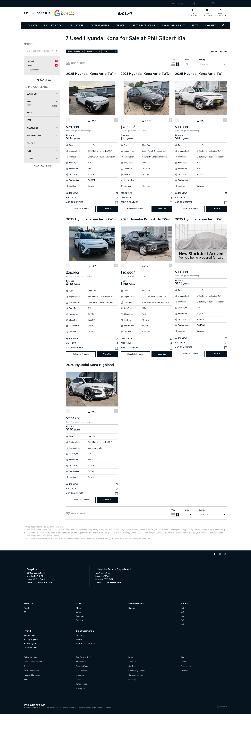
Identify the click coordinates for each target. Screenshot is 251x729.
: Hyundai (74, 51)
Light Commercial (85, 631)
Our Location (81, 671)
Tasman (79, 639)
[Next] (116, 120)
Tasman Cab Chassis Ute (86, 644)
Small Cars (29, 603)
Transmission (34, 136)
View (173, 60)
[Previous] (68, 120)
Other (30, 159)
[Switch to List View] (173, 64)
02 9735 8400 (207, 15)
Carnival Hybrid (30, 647)
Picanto (27, 608)
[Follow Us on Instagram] (225, 554)
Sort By (202, 60)
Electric (185, 603)
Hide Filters (78, 63)
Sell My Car (77, 25)
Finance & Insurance (173, 25)
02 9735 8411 (220, 15)
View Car (107, 208)
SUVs (78, 603)
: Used (108, 51)
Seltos (78, 612)
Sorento (79, 620)
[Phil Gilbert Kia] (125, 13)
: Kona (92, 51)
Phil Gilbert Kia (37, 13)
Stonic (78, 608)
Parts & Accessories (143, 25)
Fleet (195, 25)
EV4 (182, 612)
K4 (25, 612)
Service (120, 25)
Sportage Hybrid (31, 639)
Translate (221, 3)
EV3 (182, 608)
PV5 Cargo (80, 635)
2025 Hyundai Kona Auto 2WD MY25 (92, 74)
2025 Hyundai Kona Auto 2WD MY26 (201, 74)
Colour (31, 143)
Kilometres (32, 128)
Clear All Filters (43, 166)
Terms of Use (81, 684)
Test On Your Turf (83, 657)
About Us (132, 662)
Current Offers (100, 25)
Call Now (71, 198)
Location (32, 94)
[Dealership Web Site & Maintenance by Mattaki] (222, 706)
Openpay (132, 680)
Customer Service (135, 675)
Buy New (32, 25)
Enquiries (210, 25)
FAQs (130, 657)
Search (224, 25)
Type (29, 103)
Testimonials (186, 666)
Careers (184, 662)
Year (29, 120)
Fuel (29, 151)
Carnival (131, 608)
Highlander (34, 70)
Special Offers (82, 666)
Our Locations (192, 15)
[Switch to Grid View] (177, 64)
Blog (182, 657)
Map (30, 583)
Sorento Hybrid (30, 644)
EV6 (182, 620)
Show (187, 60)
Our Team (132, 666)
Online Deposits (30, 657)
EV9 (182, 624)
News (78, 680)
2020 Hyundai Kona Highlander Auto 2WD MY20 (92, 365)
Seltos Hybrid (29, 635)
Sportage (80, 616)
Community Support (136, 671)
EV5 (182, 616)
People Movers (136, 603)
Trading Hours (44, 583)
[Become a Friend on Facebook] (214, 554)
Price (29, 113)
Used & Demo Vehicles (33, 662)
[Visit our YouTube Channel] (220, 554)
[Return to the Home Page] (26, 706)
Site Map (184, 671)
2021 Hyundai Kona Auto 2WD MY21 (146, 74)
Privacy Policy (81, 688)
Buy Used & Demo (53, 25)
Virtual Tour (81, 662)
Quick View (72, 193)
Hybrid (27, 631)
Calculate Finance (81, 209)
